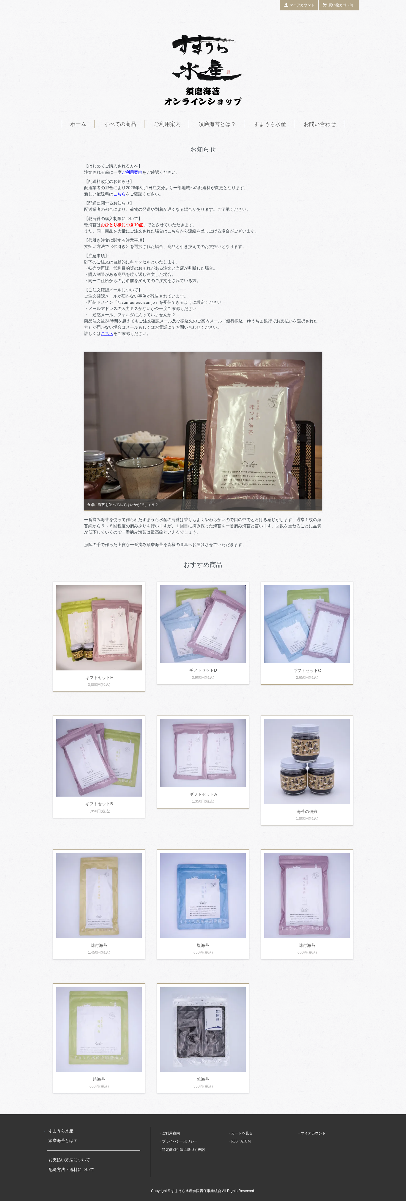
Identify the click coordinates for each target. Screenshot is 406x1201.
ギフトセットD (203, 670)
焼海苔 (99, 1079)
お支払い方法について (69, 1160)
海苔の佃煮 (307, 811)
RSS (234, 1141)
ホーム (78, 124)
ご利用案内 (167, 124)
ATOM (245, 1141)
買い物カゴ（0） (341, 5)
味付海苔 (99, 945)
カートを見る (242, 1133)
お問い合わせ (320, 124)
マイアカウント (301, 5)
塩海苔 (203, 945)
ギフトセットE (99, 677)
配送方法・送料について (71, 1169)
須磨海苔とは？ (217, 124)
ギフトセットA (203, 794)
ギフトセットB (99, 803)
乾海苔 (203, 1079)
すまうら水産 (270, 124)
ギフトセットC (307, 670)
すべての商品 (120, 124)
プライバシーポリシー (180, 1141)
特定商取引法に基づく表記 (183, 1150)
